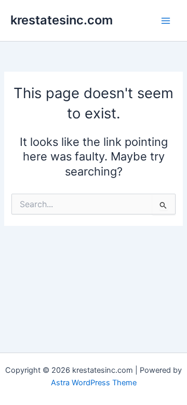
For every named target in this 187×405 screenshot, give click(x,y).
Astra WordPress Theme (94, 382)
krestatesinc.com (61, 20)
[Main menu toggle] (166, 21)
